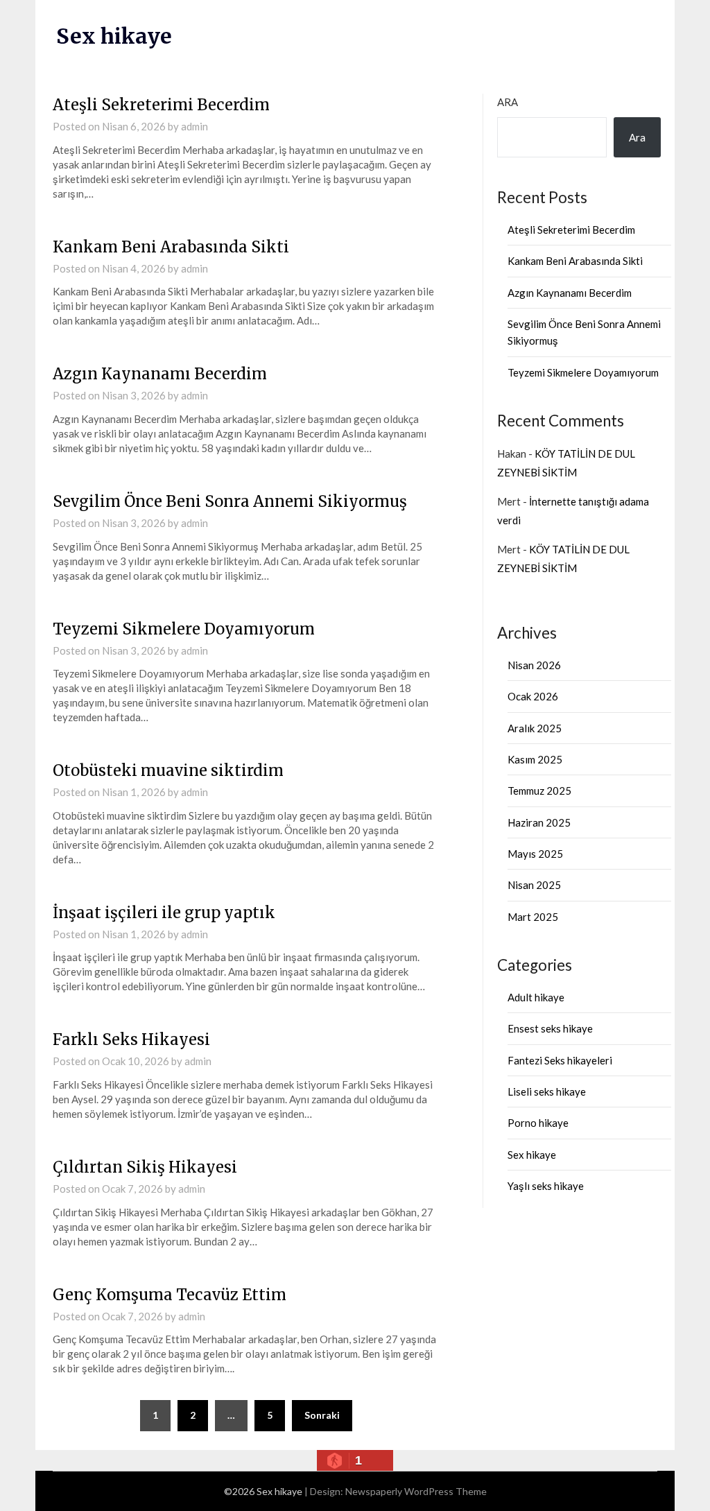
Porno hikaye (538, 1122)
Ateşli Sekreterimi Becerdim (161, 104)
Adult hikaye (536, 997)
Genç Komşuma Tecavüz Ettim (169, 1294)
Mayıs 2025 (535, 853)
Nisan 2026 (534, 665)
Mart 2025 (533, 916)
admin (194, 126)
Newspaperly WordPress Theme (416, 1491)
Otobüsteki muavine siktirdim (168, 770)
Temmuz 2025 (539, 790)
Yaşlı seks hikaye (546, 1186)
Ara (507, 102)
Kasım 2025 (535, 759)
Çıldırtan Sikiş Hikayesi (145, 1167)
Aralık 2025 (535, 728)
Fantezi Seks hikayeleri (560, 1060)
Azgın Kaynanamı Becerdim (160, 373)
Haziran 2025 (539, 822)
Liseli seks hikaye (547, 1091)
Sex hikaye (114, 36)
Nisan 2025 (534, 885)
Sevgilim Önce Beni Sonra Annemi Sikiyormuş (230, 501)
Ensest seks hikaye (550, 1028)
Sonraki (322, 1415)
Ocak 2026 (533, 696)
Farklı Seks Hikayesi (131, 1039)
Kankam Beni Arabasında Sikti (171, 247)
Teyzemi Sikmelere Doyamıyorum (184, 629)
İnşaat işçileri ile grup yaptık (164, 912)
